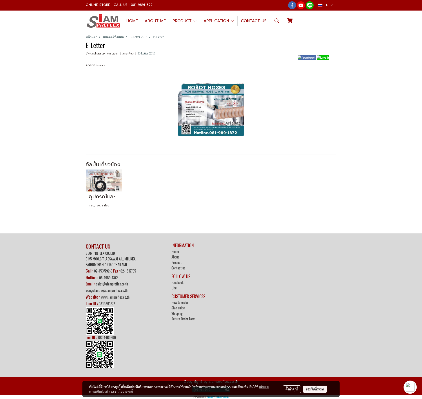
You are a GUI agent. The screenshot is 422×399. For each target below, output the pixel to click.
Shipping (177, 313)
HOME (132, 21)
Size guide (178, 308)
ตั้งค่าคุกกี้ (292, 389)
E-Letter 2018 (146, 53)
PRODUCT (183, 21)
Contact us (178, 268)
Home (175, 251)
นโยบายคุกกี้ (125, 391)
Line (174, 288)
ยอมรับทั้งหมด (315, 389)
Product (176, 262)
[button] (277, 21)
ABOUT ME (155, 21)
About (175, 257)
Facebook (177, 282)
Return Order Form (183, 319)
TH (326, 5)
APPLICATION (217, 21)
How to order (179, 302)
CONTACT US (254, 21)
